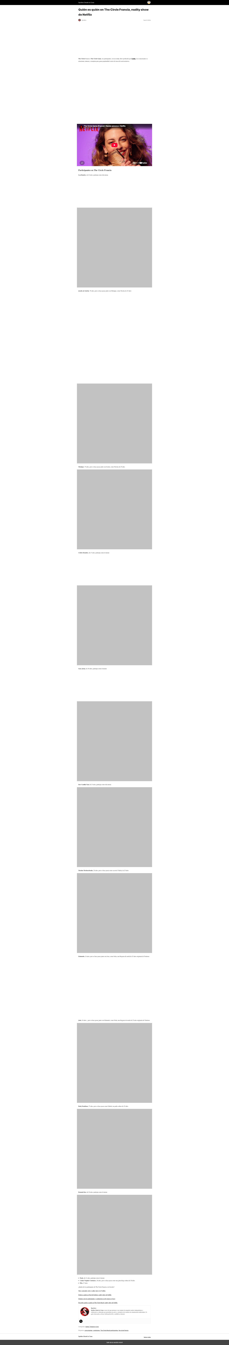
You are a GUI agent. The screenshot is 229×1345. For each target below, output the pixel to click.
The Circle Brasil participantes (109, 1330)
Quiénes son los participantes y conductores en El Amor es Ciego (96, 1299)
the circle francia (123, 1330)
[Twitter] (81, 1321)
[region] (114, 78)
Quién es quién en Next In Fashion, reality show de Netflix (94, 1295)
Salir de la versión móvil (115, 1342)
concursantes (88, 1330)
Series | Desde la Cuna (92, 1326)
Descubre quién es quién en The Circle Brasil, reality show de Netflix (97, 1303)
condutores (96, 1330)
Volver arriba (147, 1337)
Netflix (133, 59)
